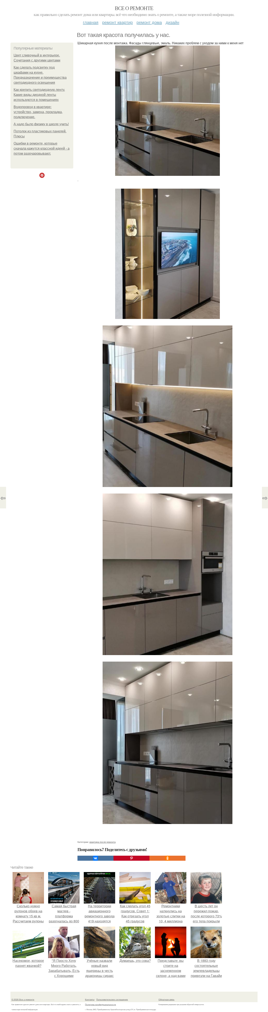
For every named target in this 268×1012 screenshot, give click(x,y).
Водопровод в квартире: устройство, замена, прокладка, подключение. (38, 112)
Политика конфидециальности (100, 1004)
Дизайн (172, 22)
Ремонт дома (149, 22)
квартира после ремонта (102, 842)
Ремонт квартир (117, 22)
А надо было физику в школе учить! (41, 124)
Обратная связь (166, 999)
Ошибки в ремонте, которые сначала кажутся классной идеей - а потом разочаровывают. (42, 148)
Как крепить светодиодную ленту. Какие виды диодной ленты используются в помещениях (39, 95)
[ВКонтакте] (95, 858)
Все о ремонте (134, 8)
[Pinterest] (131, 858)
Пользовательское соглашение (112, 999)
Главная (90, 22)
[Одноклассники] (167, 858)
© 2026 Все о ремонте (23, 999)
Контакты (89, 999)
